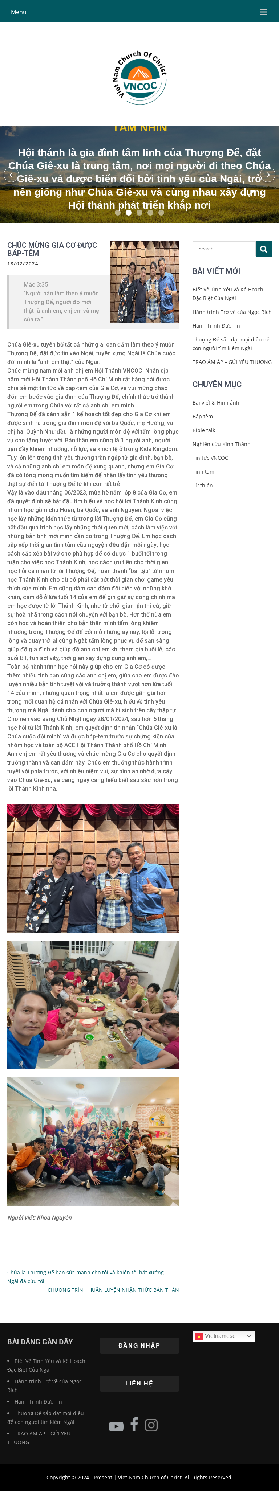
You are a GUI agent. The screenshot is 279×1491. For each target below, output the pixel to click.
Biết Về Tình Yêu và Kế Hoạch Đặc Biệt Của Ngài (228, 294)
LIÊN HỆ (139, 1383)
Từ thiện (203, 485)
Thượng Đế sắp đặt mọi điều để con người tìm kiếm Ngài (231, 344)
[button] (11, 174)
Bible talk (204, 430)
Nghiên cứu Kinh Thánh (222, 444)
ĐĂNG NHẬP (139, 1345)
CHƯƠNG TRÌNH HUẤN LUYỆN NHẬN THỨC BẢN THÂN (113, 1289)
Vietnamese (219, 1336)
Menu (19, 12)
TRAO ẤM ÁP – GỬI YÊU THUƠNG (232, 362)
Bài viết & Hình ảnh (216, 402)
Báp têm (203, 416)
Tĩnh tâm (203, 471)
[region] (139, 174)
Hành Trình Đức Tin (216, 325)
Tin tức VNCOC (210, 457)
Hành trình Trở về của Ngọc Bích (232, 311)
